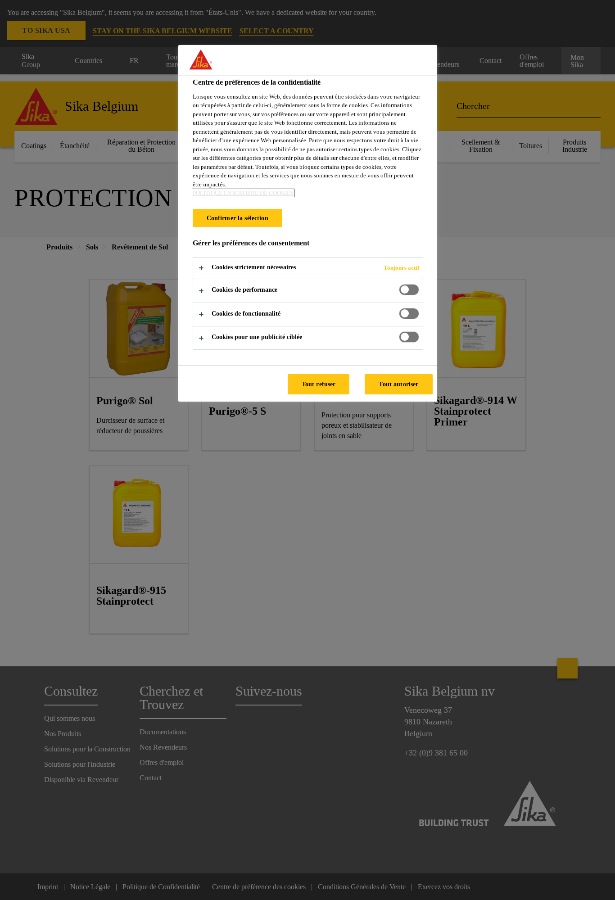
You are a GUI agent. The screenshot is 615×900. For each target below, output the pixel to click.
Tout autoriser (398, 384)
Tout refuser (319, 384)
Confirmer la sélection (237, 218)
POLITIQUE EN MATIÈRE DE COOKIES (243, 193)
